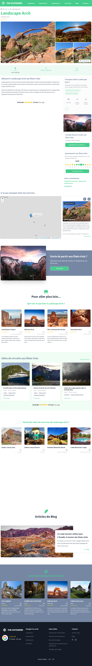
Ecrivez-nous (76, 633)
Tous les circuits (85, 359)
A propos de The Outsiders (57, 633)
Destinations (43, 3)
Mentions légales (42, 659)
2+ (66, 109)
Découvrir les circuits (77, 145)
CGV (53, 659)
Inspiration (31, 3)
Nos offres (68, 3)
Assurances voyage (54, 640)
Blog (77, 3)
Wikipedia (68, 186)
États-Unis (7, 9)
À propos (85, 3)
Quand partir (30, 640)
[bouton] (84, 199)
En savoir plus (77, 171)
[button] (30, 102)
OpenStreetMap (44, 238)
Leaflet (31, 238)
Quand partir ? (56, 3)
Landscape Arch (16, 9)
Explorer (59, 268)
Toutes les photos (85, 61)
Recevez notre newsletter (57, 636)
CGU (49, 659)
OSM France (58, 238)
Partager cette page (55, 649)
